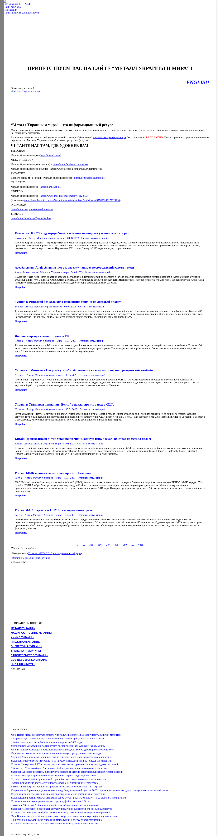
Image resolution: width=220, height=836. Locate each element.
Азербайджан (22, 272)
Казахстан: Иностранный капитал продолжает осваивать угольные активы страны (56, 786)
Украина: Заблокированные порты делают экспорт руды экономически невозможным (58, 746)
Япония (19, 340)
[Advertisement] (110, 41)
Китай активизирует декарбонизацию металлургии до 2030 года (46, 742)
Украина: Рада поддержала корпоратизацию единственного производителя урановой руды (61, 757)
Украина (19, 375)
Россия (18, 477)
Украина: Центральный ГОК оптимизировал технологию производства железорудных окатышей (64, 764)
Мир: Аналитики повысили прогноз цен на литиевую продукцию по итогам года (56, 753)
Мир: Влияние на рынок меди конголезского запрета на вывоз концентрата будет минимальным (64, 816)
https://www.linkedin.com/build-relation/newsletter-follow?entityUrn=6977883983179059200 (72, 200)
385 (91, 544)
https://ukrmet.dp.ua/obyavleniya (109, 137)
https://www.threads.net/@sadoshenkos (31, 218)
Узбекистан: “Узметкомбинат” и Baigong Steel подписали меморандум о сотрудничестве (59, 768)
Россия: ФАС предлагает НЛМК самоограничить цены (53, 510)
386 (100, 544)
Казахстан (20, 238)
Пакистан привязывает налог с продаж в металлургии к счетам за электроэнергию (56, 819)
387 (108, 544)
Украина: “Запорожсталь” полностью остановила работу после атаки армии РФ (54, 823)
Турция (19, 306)
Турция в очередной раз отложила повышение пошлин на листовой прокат (68, 301)
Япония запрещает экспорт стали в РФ (42, 336)
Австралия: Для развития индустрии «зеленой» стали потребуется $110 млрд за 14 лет (58, 738)
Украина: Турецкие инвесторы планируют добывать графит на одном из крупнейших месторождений (67, 771)
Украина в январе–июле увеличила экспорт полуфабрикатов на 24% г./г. (50, 801)
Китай (18, 443)
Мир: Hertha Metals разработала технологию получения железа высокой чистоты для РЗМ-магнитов (66, 734)
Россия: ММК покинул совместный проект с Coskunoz (53, 473)
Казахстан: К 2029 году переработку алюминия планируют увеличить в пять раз (72, 233)
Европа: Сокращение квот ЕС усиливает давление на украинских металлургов (54, 782)
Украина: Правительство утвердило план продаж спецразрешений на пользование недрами (61, 760)
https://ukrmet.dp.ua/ (50, 186)
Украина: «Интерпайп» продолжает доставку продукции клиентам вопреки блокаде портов (61, 808)
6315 (140, 544)
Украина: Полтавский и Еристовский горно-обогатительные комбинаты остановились (58, 779)
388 (116, 544)
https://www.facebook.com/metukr (70, 164)
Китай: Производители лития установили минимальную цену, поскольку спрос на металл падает (83, 438)
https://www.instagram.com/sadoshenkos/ (32, 209)
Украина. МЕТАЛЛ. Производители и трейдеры (54, 553)
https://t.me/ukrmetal (50, 155)
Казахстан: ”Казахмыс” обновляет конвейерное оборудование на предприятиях (54, 805)
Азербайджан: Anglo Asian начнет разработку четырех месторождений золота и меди (74, 267)
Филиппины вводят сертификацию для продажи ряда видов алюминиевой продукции (58, 794)
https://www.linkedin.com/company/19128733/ (64, 195)
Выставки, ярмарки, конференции (31, 558)
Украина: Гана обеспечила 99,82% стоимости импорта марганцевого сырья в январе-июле (60, 812)
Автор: (46, 238)
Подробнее (21, 252)
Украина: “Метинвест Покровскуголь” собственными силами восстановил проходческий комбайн (84, 370)
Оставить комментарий (94, 238)
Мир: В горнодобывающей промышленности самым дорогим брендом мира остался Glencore (62, 749)
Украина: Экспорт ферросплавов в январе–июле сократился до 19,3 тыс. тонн (53, 775)
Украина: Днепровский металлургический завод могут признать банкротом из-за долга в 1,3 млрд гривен (69, 797)
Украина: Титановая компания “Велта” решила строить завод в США (64, 404)
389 (125, 544)
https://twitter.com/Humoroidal (89, 177)
